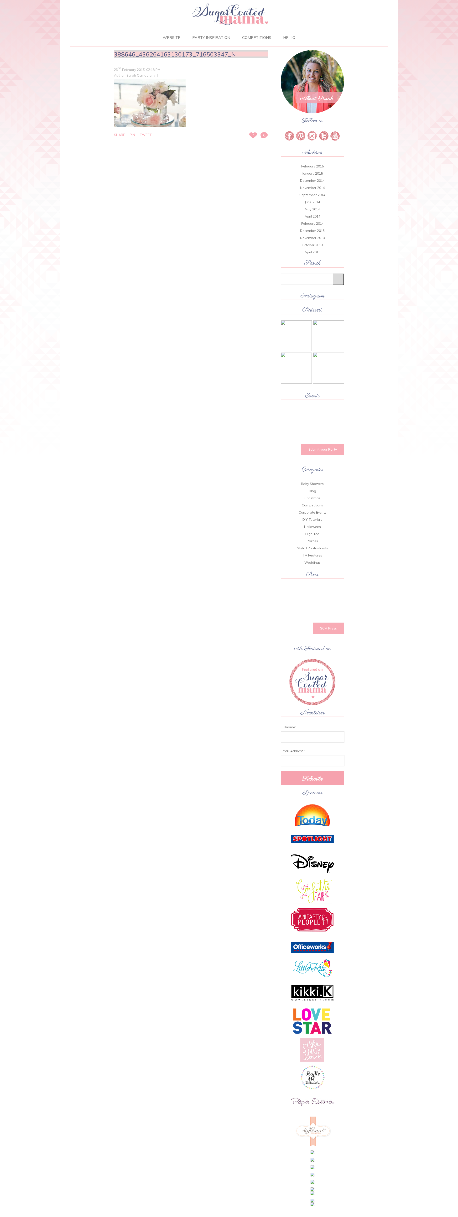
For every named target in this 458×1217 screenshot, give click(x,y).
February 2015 (312, 166)
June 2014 (312, 202)
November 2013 (312, 238)
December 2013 (312, 231)
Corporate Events (312, 512)
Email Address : (293, 751)
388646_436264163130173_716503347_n (175, 54)
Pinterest (301, 136)
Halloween (312, 527)
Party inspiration (211, 37)
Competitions (256, 37)
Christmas (312, 498)
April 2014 (312, 216)
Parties (312, 541)
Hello (289, 37)
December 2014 (312, 180)
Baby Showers (312, 484)
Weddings (312, 562)
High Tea (312, 534)
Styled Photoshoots (312, 548)
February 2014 (312, 223)
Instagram (323, 136)
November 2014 (312, 188)
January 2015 (312, 173)
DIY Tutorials (312, 519)
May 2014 (312, 209)
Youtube (335, 136)
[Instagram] (312, 136)
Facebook (289, 136)
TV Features (312, 555)
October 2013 (312, 245)
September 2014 (312, 195)
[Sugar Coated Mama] (229, 24)
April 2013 (312, 252)
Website (171, 37)
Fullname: (288, 727)
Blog (312, 491)
